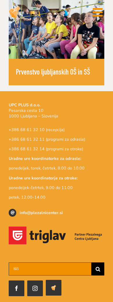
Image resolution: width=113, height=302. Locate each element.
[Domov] (53, 288)
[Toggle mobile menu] (98, 12)
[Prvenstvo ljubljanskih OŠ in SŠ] (56, 29)
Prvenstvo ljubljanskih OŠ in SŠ (53, 72)
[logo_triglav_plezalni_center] (56, 229)
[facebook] (16, 288)
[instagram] (35, 288)
